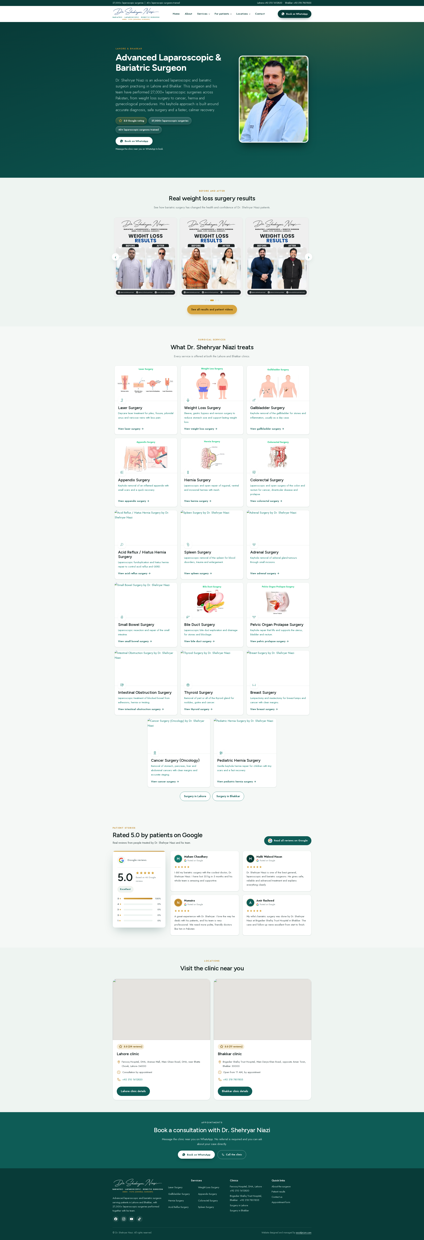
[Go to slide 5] (218, 300)
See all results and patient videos (212, 309)
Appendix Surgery (207, 1194)
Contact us (277, 1197)
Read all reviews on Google (291, 840)
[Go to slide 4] (215, 300)
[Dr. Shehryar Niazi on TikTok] (139, 1219)
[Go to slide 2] (210, 300)
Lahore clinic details (133, 1091)
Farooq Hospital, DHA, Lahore (246, 1186)
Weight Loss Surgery (208, 1187)
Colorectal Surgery (208, 1200)
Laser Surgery (175, 1187)
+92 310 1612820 (132, 1079)
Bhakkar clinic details (235, 1091)
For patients (222, 14)
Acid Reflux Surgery (178, 1207)
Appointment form (281, 1202)
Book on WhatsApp (297, 14)
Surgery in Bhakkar (228, 796)
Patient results (278, 1191)
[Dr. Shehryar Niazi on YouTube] (131, 1219)
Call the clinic (234, 1154)
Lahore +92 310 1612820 (269, 2)
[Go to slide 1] (207, 300)
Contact (260, 14)
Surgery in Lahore (195, 796)
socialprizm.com (303, 1232)
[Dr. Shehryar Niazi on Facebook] (116, 1219)
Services (202, 14)
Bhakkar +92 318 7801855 (298, 2)
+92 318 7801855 (233, 1079)
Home (176, 14)
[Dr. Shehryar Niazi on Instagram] (124, 1219)
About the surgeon (281, 1186)
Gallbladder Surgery (179, 1194)
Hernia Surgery (176, 1200)
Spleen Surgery (206, 1207)
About (188, 14)
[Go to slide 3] (213, 300)
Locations (242, 14)
